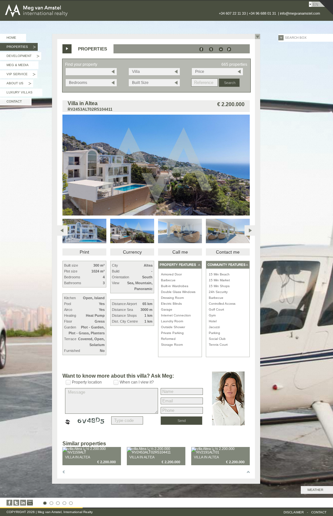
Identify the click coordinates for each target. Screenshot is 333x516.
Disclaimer (294, 512)
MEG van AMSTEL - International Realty (55, 4)
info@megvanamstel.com (300, 13)
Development (23, 57)
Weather (315, 490)
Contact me (228, 252)
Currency (132, 252)
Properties (21, 48)
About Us (19, 84)
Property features (178, 264)
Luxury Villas (20, 92)
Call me (180, 252)
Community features (226, 264)
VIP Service (21, 75)
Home (11, 37)
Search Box (296, 37)
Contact (14, 101)
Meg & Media (18, 65)
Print (84, 252)
